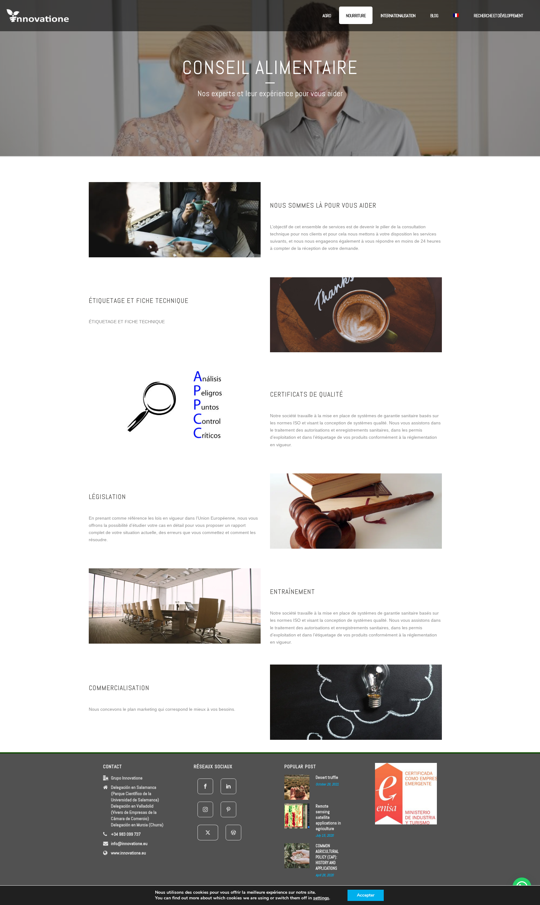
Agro (326, 15)
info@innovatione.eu (129, 843)
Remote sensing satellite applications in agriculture (328, 817)
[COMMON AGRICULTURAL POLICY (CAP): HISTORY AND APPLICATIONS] (296, 855)
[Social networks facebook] (205, 786)
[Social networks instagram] (205, 809)
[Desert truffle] (296, 787)
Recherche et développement (498, 15)
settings (321, 898)
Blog (434, 15)
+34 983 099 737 (126, 834)
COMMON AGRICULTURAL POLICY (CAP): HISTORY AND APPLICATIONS (327, 857)
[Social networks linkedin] (228, 786)
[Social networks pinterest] (228, 809)
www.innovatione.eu (128, 853)
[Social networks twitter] (208, 832)
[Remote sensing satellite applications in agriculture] (296, 816)
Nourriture (356, 15)
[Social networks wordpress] (233, 832)
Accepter (365, 895)
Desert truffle (327, 777)
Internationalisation (398, 15)
